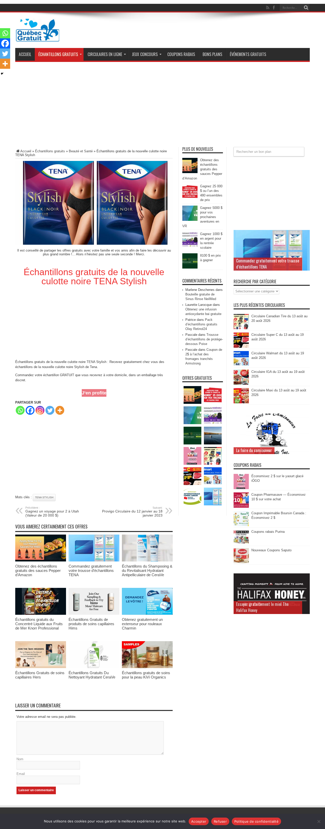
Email (21, 774)
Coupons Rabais (181, 54)
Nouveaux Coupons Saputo (271, 550)
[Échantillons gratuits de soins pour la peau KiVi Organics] (147, 667)
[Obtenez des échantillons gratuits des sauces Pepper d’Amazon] (40, 560)
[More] (59, 410)
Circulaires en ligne (105, 54)
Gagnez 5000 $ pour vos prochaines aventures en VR (202, 217)
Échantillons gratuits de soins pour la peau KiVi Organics (146, 675)
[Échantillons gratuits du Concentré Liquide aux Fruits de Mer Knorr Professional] (40, 614)
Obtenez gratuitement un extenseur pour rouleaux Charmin (142, 623)
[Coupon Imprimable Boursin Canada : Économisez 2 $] (241, 525)
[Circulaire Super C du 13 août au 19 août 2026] (241, 347)
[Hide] (2, 74)
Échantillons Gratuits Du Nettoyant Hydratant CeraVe (92, 675)
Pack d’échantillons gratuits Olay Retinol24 (201, 324)
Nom (20, 759)
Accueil (25, 54)
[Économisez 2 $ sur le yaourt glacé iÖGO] (241, 488)
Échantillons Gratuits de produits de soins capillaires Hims (91, 623)
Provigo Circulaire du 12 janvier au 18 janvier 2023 (132, 511)
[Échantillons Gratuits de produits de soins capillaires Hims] (94, 614)
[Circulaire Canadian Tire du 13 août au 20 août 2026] (241, 328)
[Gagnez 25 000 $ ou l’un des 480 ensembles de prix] (190, 198)
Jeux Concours (145, 54)
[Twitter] (49, 410)
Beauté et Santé (81, 151)
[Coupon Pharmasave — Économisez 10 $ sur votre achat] (241, 506)
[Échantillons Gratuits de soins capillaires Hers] (40, 667)
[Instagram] (40, 410)
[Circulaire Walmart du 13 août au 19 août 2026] (241, 365)
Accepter (198, 821)
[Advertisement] (162, 106)
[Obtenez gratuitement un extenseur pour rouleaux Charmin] (147, 614)
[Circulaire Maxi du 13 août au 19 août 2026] (241, 402)
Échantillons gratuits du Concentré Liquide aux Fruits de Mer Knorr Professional (39, 623)
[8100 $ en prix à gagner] (190, 267)
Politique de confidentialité (256, 821)
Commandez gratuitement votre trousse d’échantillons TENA (91, 570)
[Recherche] (306, 7)
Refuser (220, 821)
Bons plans (212, 54)
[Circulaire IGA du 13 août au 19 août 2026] (241, 384)
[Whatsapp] (20, 410)
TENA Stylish (44, 497)
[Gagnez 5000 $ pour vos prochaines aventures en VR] (190, 220)
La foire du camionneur (254, 450)
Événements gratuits (248, 54)
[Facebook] (30, 410)
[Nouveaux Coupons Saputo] (241, 562)
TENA (91, 362)
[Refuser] (318, 821)
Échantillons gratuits (58, 54)
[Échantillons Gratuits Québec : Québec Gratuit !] (37, 38)
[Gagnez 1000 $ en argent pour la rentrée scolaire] (190, 246)
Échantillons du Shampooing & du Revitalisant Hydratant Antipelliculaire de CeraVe (147, 570)
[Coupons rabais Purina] (241, 543)
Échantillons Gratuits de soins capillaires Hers (39, 675)
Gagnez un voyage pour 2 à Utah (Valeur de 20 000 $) (52, 511)
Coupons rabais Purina (268, 532)
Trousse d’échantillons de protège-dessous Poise (204, 339)
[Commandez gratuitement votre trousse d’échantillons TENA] (94, 560)
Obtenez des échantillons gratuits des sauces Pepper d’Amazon (38, 570)
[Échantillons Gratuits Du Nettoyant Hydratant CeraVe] (94, 667)
